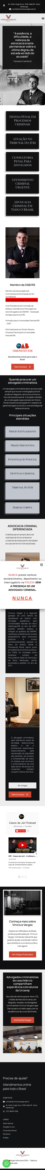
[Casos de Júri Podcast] (21, 816)
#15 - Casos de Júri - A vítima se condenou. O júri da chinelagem (22, 856)
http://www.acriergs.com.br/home (21, 300)
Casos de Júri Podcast (22, 822)
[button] (43, 18)
